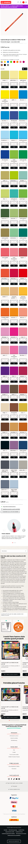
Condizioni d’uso (19, 831)
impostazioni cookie (9, 831)
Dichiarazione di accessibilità (14, 835)
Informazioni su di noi (14, 735)
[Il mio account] (21, 2)
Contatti (14, 752)
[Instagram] (9, 779)
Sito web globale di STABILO (14, 766)
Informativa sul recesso (21, 833)
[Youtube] (16, 779)
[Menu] (26, 2)
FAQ (14, 750)
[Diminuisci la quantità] (2, 83)
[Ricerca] (18, 2)
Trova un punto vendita (14, 754)
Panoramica (14, 768)
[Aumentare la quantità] (7, 83)
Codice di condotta (14, 738)
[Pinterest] (19, 779)
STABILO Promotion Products (14, 756)
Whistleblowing (14, 740)
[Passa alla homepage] (7, 2)
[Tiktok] (14, 779)
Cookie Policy (21, 830)
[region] (14, 22)
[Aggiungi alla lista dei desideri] (19, 642)
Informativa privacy (13, 830)
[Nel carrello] (5, 87)
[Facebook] (11, 779)
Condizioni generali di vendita (8, 833)
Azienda (5, 830)
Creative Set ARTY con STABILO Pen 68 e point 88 (9, 663)
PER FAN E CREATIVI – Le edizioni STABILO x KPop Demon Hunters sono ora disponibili (12, 6)
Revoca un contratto (14, 841)
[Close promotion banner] (27, 6)
